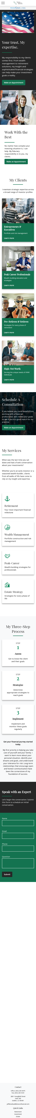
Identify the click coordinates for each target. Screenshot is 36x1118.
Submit (7, 874)
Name (4, 818)
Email (4, 831)
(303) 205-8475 (20, 1091)
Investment (18, 1114)
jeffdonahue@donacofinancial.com (18, 1104)
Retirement (18, 1112)
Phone (4, 844)
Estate (18, 1116)
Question (6, 856)
